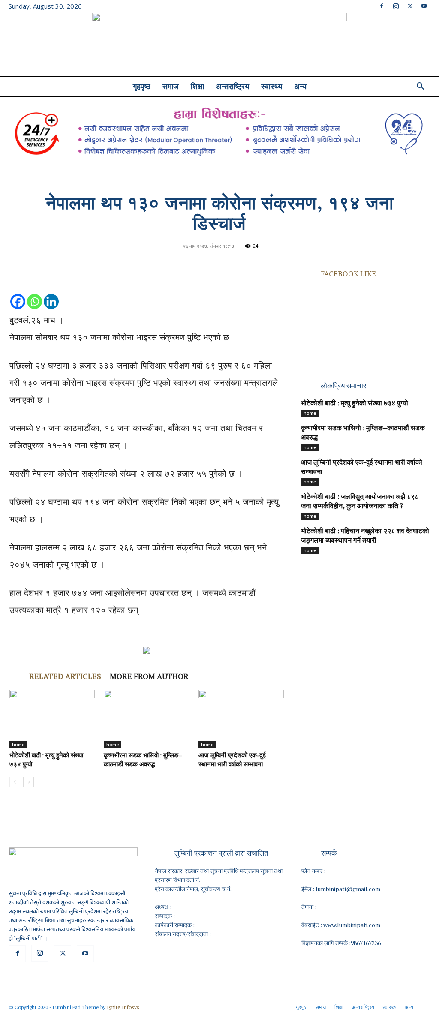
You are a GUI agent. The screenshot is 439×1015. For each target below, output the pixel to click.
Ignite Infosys (123, 1007)
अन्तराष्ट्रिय (232, 86)
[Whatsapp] (34, 293)
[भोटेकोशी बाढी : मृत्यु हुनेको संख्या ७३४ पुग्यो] (52, 719)
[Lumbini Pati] (219, 45)
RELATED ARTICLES (65, 676)
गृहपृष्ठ (141, 86)
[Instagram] (395, 6)
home (18, 745)
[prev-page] (14, 782)
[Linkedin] (51, 293)
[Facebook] (381, 6)
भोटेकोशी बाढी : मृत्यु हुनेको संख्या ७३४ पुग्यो (354, 403)
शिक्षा (197, 86)
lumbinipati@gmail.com (348, 889)
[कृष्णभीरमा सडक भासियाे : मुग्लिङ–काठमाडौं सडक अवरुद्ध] (146, 719)
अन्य (300, 86)
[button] (420, 87)
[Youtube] (424, 6)
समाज (170, 86)
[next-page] (28, 782)
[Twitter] (409, 6)
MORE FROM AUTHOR (149, 676)
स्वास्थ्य (271, 86)
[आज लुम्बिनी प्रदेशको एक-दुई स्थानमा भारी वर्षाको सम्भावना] (241, 719)
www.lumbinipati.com (351, 925)
